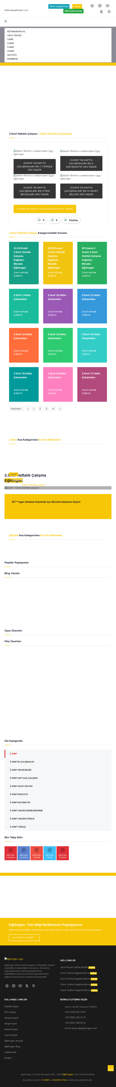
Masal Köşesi (11, 1029)
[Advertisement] (58, 99)
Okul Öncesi (14, 35)
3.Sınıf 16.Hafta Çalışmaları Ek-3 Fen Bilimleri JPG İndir (34, 191)
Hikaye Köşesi (11, 1017)
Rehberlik (12, 58)
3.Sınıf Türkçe (18, 826)
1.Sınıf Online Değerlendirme (78, 973)
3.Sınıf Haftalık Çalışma (25, 480)
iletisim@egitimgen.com (16, 10)
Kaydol (77, 6)
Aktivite (12, 54)
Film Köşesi (10, 1012)
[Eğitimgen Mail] (16, 508)
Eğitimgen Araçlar (14, 1040)
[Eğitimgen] (14, 960)
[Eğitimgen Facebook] (92, 5)
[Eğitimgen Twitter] (101, 11)
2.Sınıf (10, 43)
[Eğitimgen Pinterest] (109, 11)
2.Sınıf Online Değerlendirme (78, 978)
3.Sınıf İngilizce (19, 794)
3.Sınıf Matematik (20, 802)
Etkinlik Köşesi (11, 1006)
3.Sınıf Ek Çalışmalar (22, 761)
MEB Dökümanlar (73, 10)
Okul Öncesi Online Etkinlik (77, 967)
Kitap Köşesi (11, 1023)
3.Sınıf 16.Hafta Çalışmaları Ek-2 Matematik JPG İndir (81, 163)
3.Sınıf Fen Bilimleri (20, 769)
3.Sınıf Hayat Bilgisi (21, 786)
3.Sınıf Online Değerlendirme (26, 810)
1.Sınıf (10, 39)
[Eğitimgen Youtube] (107, 5)
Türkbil (45, 1079)
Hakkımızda (10, 1052)
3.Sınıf (10, 47)
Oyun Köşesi (11, 1035)
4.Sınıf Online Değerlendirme (78, 990)
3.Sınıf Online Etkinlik (22, 818)
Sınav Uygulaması (59, 6)
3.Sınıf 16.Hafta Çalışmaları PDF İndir (45, 208)
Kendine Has (60, 1079)
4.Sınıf (10, 51)
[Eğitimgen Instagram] (99, 5)
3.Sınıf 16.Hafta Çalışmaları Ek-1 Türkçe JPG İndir (34, 166)
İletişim (8, 1057)
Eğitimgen (68, 1074)
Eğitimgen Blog (16, 31)
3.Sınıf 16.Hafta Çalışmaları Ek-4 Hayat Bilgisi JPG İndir (81, 191)
